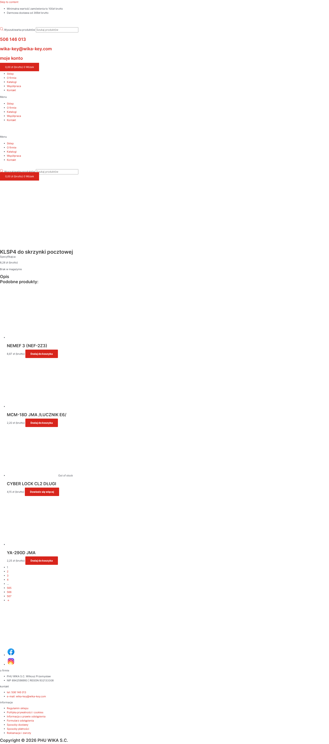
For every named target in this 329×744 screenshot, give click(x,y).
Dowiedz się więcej (42, 491)
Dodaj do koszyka (42, 353)
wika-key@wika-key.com (26, 48)
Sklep (10, 73)
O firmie (11, 77)
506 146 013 (13, 39)
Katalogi (12, 82)
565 (9, 588)
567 (9, 596)
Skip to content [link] (9, 2)
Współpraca (14, 86)
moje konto (11, 58)
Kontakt (11, 90)
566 (9, 592)
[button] (164, 97)
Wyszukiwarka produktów (19, 29)
